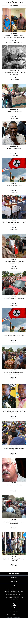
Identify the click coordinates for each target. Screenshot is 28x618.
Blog (14, 585)
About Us (14, 577)
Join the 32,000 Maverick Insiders (13, 593)
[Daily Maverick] (14, 2)
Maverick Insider (14, 573)
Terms (16, 612)
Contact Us (14, 581)
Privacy (12, 612)
